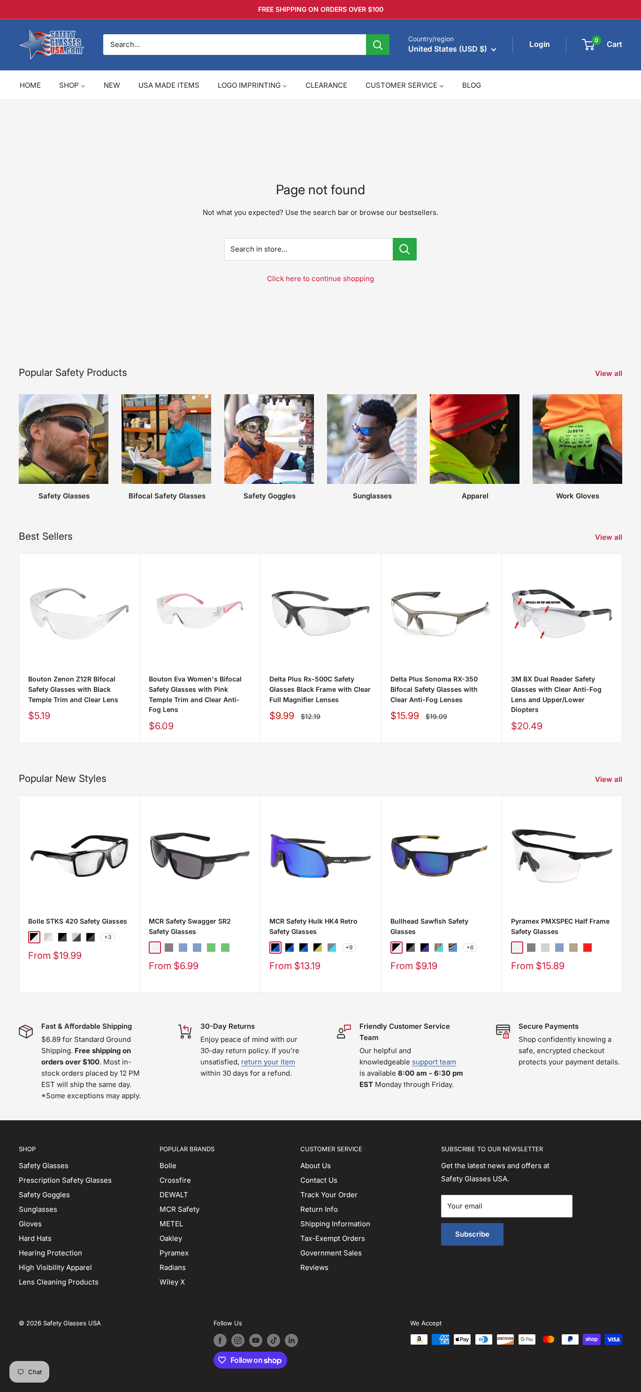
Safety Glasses (44, 1165)
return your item (268, 1061)
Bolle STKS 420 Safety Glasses (77, 921)
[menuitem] (30, 85)
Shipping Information (335, 1223)
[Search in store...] (405, 249)
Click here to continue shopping (320, 278)
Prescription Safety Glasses (65, 1180)
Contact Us (318, 1180)
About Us (315, 1165)
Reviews (314, 1267)
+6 (469, 946)
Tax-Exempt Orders (332, 1238)
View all (609, 373)
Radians (173, 1267)
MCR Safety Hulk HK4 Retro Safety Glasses (313, 926)
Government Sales (331, 1252)
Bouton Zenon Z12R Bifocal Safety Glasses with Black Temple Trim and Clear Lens (73, 689)
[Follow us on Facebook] (220, 1340)
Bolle (168, 1165)
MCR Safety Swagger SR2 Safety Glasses (190, 926)
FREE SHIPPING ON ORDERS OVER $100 (320, 9)
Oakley (171, 1238)
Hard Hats (35, 1238)
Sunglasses (38, 1209)
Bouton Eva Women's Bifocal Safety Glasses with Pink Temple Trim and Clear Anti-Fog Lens (195, 694)
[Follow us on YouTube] (255, 1340)
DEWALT (174, 1194)
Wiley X (172, 1281)
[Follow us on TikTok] (273, 1340)
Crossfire (175, 1180)
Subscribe (472, 1234)
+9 (348, 946)
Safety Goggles (44, 1194)
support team (434, 1061)
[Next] (622, 648)
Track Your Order (329, 1194)
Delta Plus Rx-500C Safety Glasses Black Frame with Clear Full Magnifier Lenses (320, 689)
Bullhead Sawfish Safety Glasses (429, 926)
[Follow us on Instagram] (237, 1340)
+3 (107, 937)
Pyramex (174, 1252)
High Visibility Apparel (55, 1267)
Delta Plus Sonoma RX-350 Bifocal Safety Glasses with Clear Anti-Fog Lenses (434, 689)
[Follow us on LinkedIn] (291, 1340)
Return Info (319, 1209)
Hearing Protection (50, 1252)
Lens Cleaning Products (59, 1281)
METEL (171, 1223)
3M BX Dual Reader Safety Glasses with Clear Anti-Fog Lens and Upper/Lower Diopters (556, 694)
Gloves (30, 1223)
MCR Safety (179, 1209)
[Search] (377, 44)
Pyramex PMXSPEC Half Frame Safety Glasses (560, 926)
